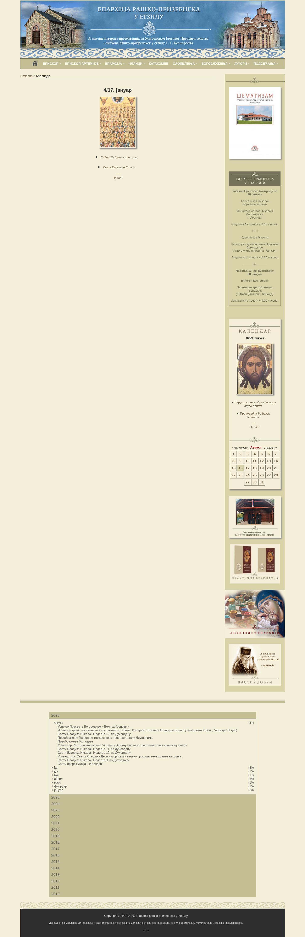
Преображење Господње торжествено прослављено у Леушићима (105, 737)
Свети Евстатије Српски (119, 167)
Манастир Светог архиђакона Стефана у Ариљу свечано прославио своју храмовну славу (122, 745)
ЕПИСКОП (51, 63)
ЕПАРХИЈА (113, 63)
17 (247, 468)
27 (269, 475)
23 (240, 475)
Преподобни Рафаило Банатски (255, 415)
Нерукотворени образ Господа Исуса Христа (255, 404)
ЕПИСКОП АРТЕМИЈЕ (82, 63)
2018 (55, 842)
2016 (55, 855)
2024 (55, 804)
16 (240, 468)
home (35, 65)
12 (262, 461)
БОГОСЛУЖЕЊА (214, 63)
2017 (55, 849)
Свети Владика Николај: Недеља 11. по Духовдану (94, 749)
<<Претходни (240, 447)
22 (233, 475)
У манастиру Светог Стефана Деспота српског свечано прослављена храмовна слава (119, 756)
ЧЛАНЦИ (135, 63)
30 (255, 482)
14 (276, 461)
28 (276, 475)
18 (255, 468)
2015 (55, 862)
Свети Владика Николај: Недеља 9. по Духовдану (93, 760)
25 (255, 475)
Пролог (117, 178)
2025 (55, 797)
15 (233, 468)
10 (247, 461)
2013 (55, 874)
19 (262, 468)
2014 (55, 868)
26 (262, 475)
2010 (55, 894)
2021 (55, 823)
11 (254, 461)
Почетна (26, 76)
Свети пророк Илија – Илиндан (80, 764)
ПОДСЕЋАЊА (265, 63)
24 (247, 475)
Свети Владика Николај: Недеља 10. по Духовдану (94, 752)
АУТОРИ (240, 63)
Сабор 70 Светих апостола (119, 157)
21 (276, 468)
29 (247, 482)
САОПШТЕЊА (184, 63)
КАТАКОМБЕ (158, 63)
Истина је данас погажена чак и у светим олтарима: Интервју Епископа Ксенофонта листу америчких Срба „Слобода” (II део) (147, 730)
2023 (55, 810)
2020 (55, 829)
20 (269, 468)
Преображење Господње (75, 741)
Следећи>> (270, 447)
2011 (55, 887)
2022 (55, 817)
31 (262, 482)
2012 (55, 881)
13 (269, 461)
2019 (55, 836)
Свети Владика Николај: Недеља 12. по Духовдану (94, 734)
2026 (55, 715)
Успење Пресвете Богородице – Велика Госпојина (93, 726)
